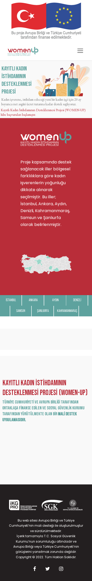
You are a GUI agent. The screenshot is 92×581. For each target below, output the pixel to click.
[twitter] (47, 569)
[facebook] (34, 569)
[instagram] (61, 569)
